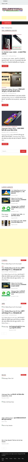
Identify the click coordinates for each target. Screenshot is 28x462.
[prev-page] (3, 300)
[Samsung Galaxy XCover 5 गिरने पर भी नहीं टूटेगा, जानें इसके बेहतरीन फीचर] (14, 79)
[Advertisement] (15, 17)
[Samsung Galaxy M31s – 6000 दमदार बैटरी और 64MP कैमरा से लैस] (14, 118)
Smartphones (14, 126)
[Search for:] (14, 151)
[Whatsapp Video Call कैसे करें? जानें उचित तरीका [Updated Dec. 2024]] (6, 206)
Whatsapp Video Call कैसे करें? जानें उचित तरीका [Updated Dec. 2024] (18, 208)
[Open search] (25, 23)
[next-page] (5, 300)
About (7, 458)
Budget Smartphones (6, 50)
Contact (10, 458)
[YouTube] (25, 3)
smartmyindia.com (12, 93)
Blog (23, 458)
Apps (3, 266)
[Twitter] (23, 3)
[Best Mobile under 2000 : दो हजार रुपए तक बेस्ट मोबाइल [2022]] (6, 221)
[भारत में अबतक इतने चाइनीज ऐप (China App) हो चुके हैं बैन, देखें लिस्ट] (5, 326)
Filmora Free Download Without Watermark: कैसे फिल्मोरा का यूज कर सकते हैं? (18, 200)
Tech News (4, 87)
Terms (19, 458)
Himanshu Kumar (13, 56)
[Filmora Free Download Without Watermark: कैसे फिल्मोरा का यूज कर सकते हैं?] (6, 198)
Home (3, 27)
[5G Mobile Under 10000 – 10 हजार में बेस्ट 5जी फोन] (14, 42)
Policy (15, 458)
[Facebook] (21, 3)
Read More (4, 65)
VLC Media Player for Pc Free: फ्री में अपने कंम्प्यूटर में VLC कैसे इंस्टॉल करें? (18, 192)
